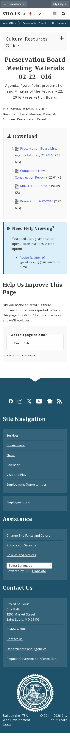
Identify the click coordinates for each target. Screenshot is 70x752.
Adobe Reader (30, 258)
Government (16, 445)
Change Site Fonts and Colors (28, 535)
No (29, 343)
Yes (16, 343)
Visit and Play (16, 475)
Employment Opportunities (27, 484)
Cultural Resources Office (26, 42)
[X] (29, 401)
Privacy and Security (21, 545)
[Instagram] (20, 401)
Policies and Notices (21, 555)
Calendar (13, 465)
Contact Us (15, 639)
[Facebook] (10, 401)
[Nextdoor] (50, 401)
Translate (39, 571)
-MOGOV (22, 13)
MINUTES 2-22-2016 (35, 186)
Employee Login (18, 502)
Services (13, 435)
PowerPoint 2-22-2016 (37, 201)
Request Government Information (32, 659)
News (11, 455)
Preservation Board (34, 23)
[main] (35, 199)
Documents (59, 23)
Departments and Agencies (27, 649)
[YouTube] (39, 401)
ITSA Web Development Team (16, 720)
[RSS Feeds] (59, 401)
